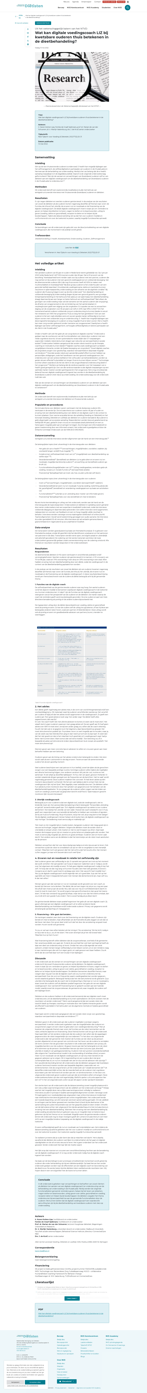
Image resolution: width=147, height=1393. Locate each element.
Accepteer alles (35, 1382)
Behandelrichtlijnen (87, 1351)
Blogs (83, 1356)
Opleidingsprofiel (63, 1345)
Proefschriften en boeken (90, 1354)
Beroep (61, 8)
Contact (97, 2)
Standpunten (61, 1375)
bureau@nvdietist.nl (23, 1348)
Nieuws (66, 2)
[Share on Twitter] (27, 41)
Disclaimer (71, 1388)
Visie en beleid (62, 1372)
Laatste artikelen (86, 1342)
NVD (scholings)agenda (114, 1342)
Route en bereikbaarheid (24, 1346)
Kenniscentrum (43, 23)
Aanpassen (15, 1382)
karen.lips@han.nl (42, 1251)
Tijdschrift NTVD (86, 1345)
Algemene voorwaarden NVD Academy (88, 1388)
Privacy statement (60, 1388)
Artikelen (21, 16)
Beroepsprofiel (62, 1342)
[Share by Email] (27, 33)
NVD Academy (93, 8)
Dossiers (84, 1348)
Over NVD (118, 8)
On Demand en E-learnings (115, 1345)
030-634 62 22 (21, 1350)
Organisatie (61, 1369)
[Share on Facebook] (27, 37)
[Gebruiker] (128, 2)
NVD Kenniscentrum (75, 8)
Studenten (106, 8)
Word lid (121, 2)
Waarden (60, 1366)
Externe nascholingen (113, 1348)
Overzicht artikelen (22, 23)
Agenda (75, 2)
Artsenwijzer (86, 2)
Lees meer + (72, 1298)
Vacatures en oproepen (65, 1354)
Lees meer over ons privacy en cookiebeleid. (22, 1386)
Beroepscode (62, 1348)
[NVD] (30, 6)
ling (51, 1316)
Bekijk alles (61, 1339)
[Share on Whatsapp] (27, 29)
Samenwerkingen (63, 1378)
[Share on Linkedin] (27, 44)
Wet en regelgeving (64, 1351)
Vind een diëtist (109, 2)
